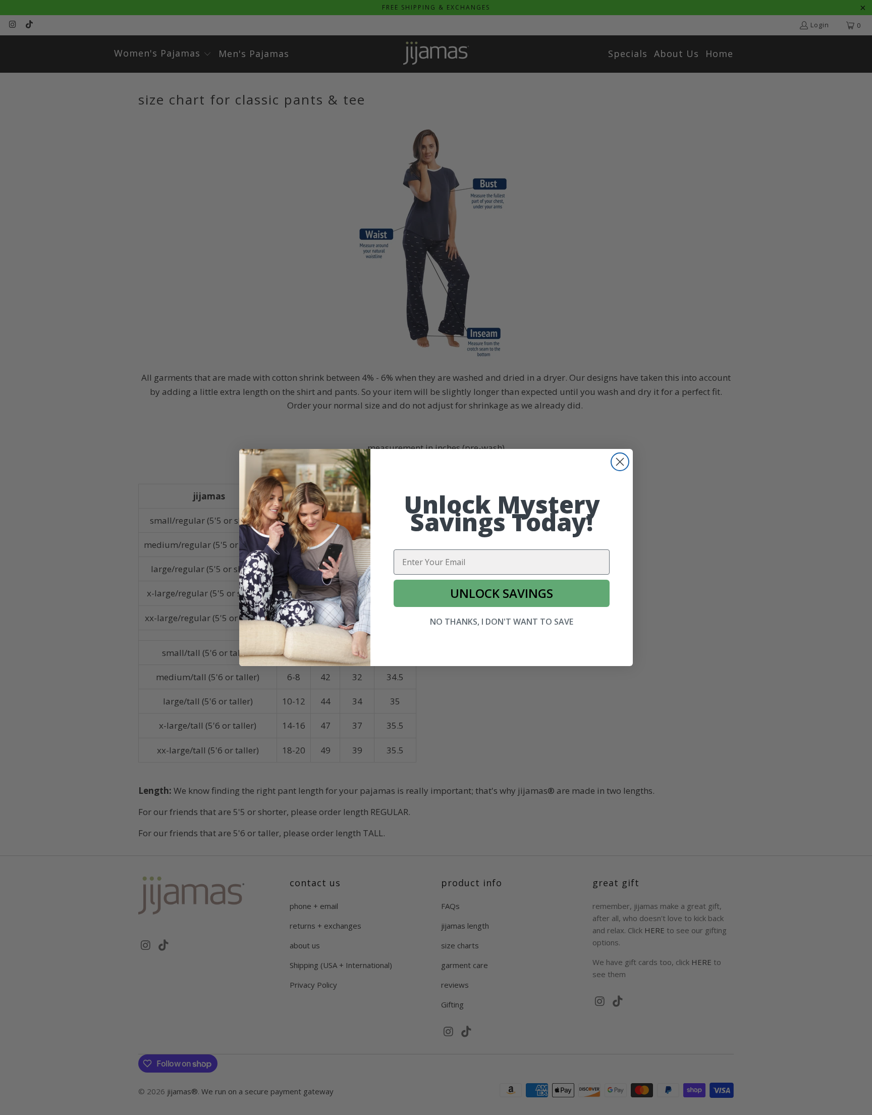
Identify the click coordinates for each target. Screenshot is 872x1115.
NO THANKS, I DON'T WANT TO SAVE (501, 621)
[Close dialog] (620, 462)
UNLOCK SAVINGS (501, 593)
